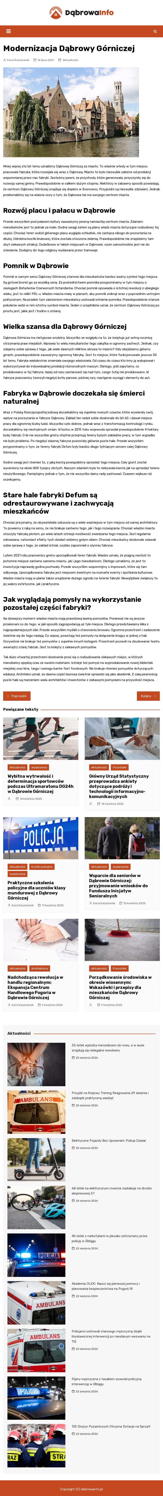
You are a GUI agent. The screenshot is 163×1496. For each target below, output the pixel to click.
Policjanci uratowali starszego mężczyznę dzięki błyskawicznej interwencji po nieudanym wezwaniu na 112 (111, 1336)
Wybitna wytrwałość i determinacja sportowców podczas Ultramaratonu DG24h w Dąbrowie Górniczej (41, 784)
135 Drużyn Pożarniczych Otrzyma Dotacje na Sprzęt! (111, 1426)
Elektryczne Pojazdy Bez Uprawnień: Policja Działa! (109, 1141)
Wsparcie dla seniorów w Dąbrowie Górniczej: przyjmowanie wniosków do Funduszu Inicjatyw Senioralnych (118, 885)
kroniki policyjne (41, 866)
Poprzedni (19, 696)
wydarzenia (39, 767)
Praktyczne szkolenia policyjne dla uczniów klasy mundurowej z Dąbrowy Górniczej (36, 890)
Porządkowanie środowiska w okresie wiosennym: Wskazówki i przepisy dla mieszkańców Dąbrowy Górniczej (120, 987)
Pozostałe (119, 767)
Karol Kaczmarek (18, 60)
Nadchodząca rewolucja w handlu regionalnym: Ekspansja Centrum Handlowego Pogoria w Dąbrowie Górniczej (35, 987)
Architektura (39, 968)
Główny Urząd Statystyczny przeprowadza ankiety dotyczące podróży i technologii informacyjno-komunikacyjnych (119, 786)
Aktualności (70, 60)
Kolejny (146, 696)
